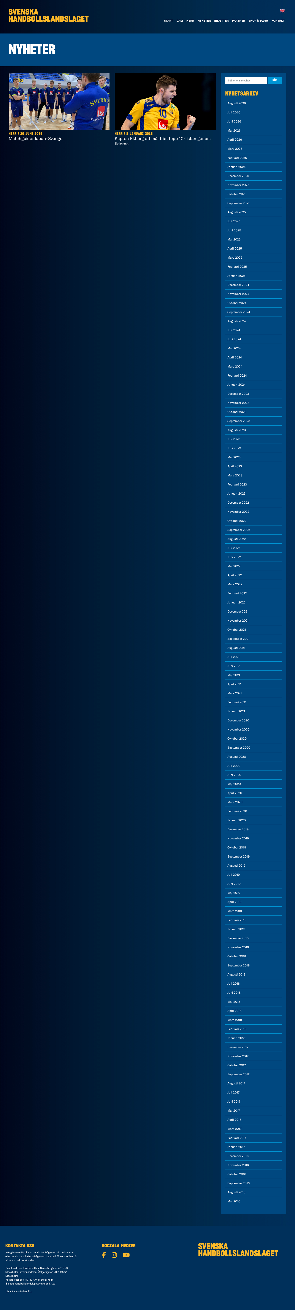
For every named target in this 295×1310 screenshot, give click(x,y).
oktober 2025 (236, 194)
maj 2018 (233, 1002)
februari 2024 (237, 375)
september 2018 (238, 965)
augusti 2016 (236, 1192)
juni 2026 (234, 121)
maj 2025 (234, 239)
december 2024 (238, 285)
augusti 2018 (236, 974)
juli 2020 (233, 766)
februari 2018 (236, 1029)
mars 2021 (234, 693)
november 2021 (238, 620)
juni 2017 (233, 1101)
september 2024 (238, 312)
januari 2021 (236, 711)
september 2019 (238, 856)
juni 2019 (234, 884)
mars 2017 (234, 1129)
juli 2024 (233, 330)
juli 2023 (233, 439)
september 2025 (238, 203)
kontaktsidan (27, 1260)
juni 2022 (234, 557)
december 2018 (238, 938)
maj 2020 (234, 784)
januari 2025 (236, 276)
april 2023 (234, 466)
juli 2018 (233, 983)
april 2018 (234, 1011)
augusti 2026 (236, 103)
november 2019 (238, 838)
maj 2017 (233, 1111)
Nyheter (204, 20)
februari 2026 (237, 158)
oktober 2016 (236, 1174)
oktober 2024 (236, 303)
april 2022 (234, 575)
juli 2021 (233, 657)
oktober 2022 (236, 521)
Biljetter (221, 20)
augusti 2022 (236, 539)
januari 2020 (236, 820)
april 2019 (234, 902)
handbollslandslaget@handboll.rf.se (34, 1283)
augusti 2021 (236, 648)
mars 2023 (234, 475)
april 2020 (234, 793)
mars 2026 (234, 149)
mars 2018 (234, 1020)
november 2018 (238, 947)
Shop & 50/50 (258, 20)
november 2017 (238, 1056)
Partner (238, 20)
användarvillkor (24, 1291)
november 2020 (238, 729)
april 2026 (234, 140)
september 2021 (238, 639)
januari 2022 (236, 602)
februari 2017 (236, 1138)
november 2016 (238, 1165)
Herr (190, 20)
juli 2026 (233, 112)
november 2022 (238, 512)
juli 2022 (233, 548)
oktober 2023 (236, 412)
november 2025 (238, 185)
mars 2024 (234, 366)
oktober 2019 (236, 847)
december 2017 (237, 1047)
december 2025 (238, 176)
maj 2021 (233, 675)
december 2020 (238, 720)
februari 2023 (237, 484)
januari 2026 (236, 167)
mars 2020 (235, 802)
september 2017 (238, 1074)
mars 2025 (234, 257)
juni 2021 (234, 666)
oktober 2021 (236, 630)
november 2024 (238, 294)
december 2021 (238, 611)
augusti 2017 (236, 1083)
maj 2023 (234, 457)
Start (168, 20)
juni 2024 (234, 339)
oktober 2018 (236, 956)
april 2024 (234, 357)
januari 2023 (236, 493)
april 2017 (234, 1120)
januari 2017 (236, 1147)
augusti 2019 (236, 865)
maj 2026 (234, 130)
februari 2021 (236, 702)
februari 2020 (237, 811)
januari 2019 (236, 929)
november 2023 (238, 403)
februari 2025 (237, 267)
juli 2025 (233, 221)
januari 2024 (236, 385)
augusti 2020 (236, 757)
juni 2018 (234, 993)
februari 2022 (237, 593)
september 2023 (238, 421)
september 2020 (238, 748)
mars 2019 (234, 911)
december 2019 (238, 829)
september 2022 (238, 530)
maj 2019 (233, 893)
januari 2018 (236, 1038)
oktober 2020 (237, 738)
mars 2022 (234, 584)
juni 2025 (234, 230)
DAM (179, 20)
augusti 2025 (236, 212)
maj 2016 (233, 1201)
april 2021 (234, 684)
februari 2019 (236, 920)
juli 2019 (233, 875)
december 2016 (238, 1156)
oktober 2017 (236, 1065)
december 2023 (238, 394)
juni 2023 (234, 448)
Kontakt (278, 20)
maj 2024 (234, 348)
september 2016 (238, 1183)
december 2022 (238, 503)
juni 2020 (234, 775)
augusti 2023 (236, 430)
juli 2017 (233, 1092)
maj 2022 (234, 566)
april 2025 (234, 248)
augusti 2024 (236, 321)
